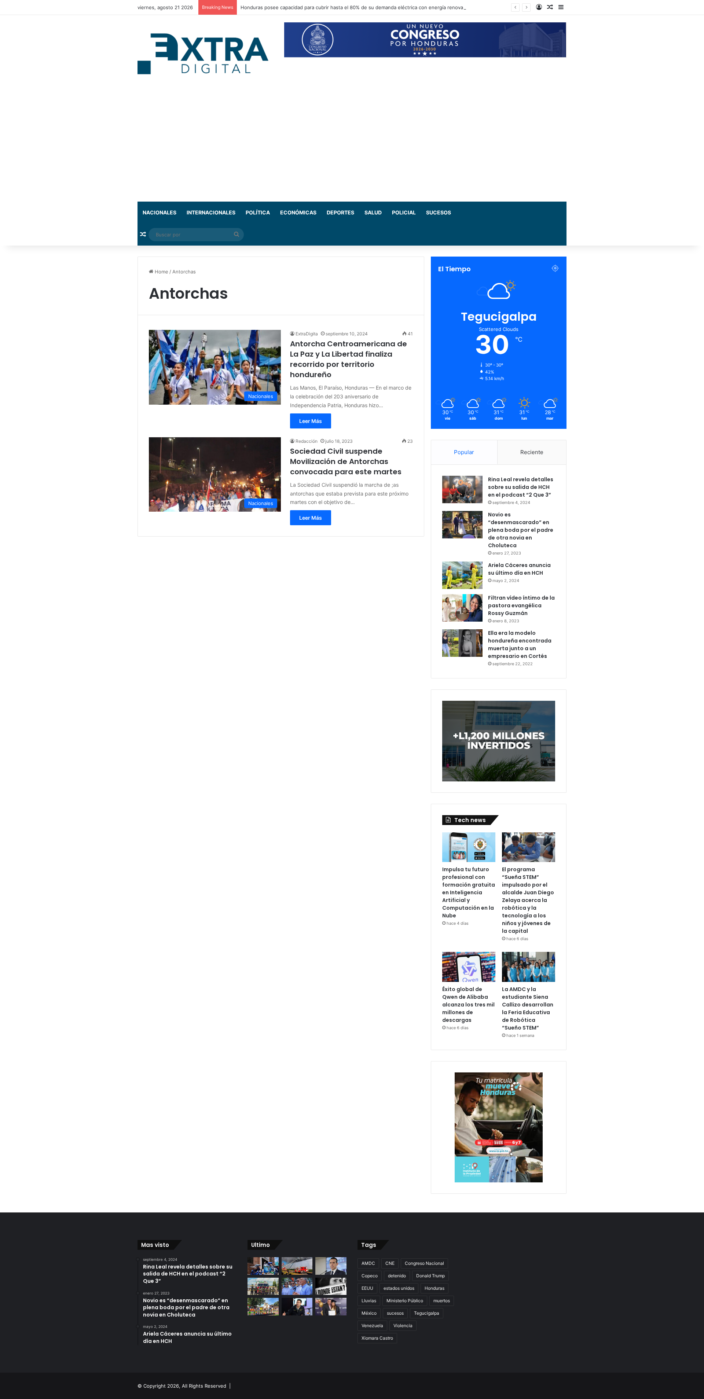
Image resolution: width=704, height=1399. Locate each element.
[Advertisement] (352, 146)
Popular (464, 452)
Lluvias (369, 1300)
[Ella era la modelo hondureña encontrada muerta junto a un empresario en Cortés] (462, 643)
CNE (390, 1263)
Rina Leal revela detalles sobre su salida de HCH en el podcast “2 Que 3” (520, 487)
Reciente (531, 452)
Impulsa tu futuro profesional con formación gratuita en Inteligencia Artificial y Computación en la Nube (468, 892)
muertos (441, 1300)
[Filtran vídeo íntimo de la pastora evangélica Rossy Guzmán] (462, 608)
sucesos (395, 1313)
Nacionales (159, 212)
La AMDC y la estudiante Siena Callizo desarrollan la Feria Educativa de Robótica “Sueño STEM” (527, 1008)
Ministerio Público (404, 1300)
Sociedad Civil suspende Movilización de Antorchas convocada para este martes (346, 461)
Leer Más (310, 421)
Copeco (370, 1275)
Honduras (434, 1288)
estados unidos (399, 1288)
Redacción (307, 441)
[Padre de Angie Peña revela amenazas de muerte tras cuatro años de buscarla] (330, 1306)
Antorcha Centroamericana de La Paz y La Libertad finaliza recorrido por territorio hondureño (348, 359)
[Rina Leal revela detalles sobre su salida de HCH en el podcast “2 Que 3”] (462, 489)
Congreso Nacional (424, 1263)
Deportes (340, 212)
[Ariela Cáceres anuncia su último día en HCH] (462, 575)
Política (258, 212)
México (369, 1313)
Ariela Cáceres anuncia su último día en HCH (519, 569)
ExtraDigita (307, 333)
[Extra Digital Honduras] (205, 53)
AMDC (368, 1263)
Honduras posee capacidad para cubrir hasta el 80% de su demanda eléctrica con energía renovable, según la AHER (374, 7)
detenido (397, 1275)
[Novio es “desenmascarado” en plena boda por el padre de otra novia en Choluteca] (462, 524)
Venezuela (372, 1325)
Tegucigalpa (426, 1313)
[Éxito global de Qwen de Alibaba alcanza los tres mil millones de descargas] (468, 967)
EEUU (367, 1288)
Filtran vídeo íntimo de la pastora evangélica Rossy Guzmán (521, 605)
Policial (404, 212)
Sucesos (438, 212)
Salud (373, 212)
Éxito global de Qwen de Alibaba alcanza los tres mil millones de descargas (468, 1005)
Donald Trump (430, 1275)
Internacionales (211, 212)
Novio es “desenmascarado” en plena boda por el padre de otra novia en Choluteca (520, 530)
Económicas (298, 212)
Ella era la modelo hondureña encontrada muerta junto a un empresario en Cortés (519, 644)
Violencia (402, 1325)
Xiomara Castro (377, 1338)
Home (160, 272)
